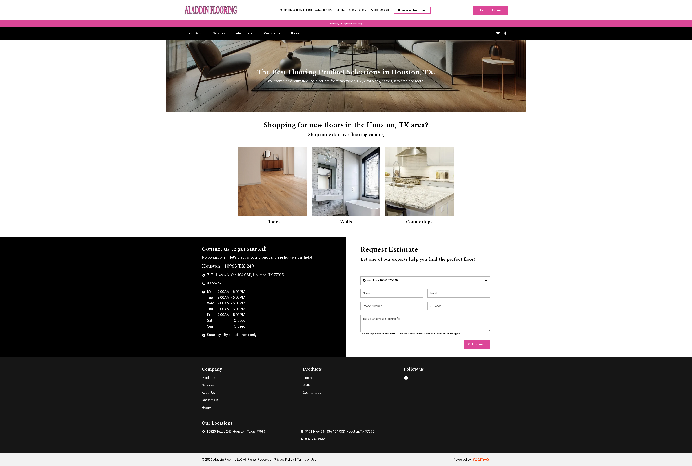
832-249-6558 (381, 10)
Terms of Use (306, 459)
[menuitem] (194, 33)
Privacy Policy (423, 333)
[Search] (505, 33)
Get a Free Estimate (490, 10)
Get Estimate (477, 344)
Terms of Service (444, 333)
